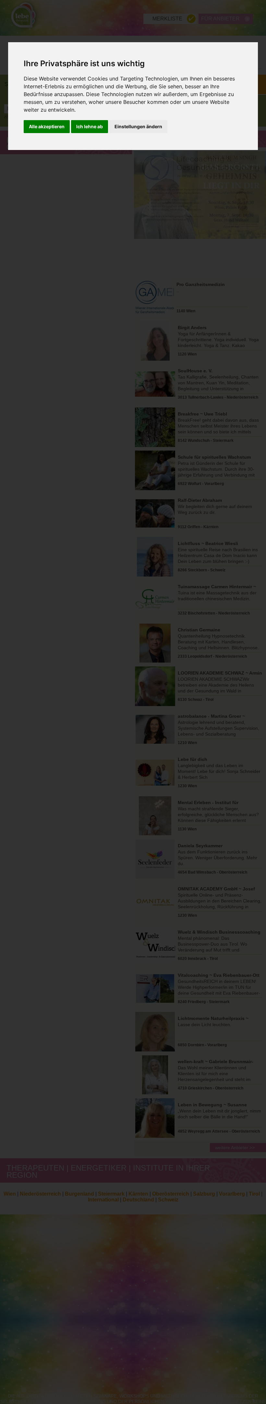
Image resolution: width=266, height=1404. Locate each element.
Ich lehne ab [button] (89, 126)
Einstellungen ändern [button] (138, 126)
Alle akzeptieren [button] (47, 126)
